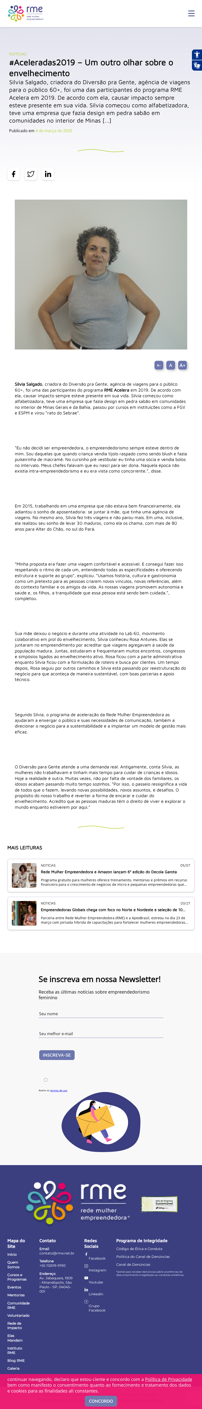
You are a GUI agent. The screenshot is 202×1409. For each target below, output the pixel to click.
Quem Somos (13, 1264)
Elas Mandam (15, 1337)
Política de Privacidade (168, 1379)
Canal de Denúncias (133, 1264)
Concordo (101, 1401)
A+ (182, 365)
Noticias (17, 54)
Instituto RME (14, 1350)
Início (12, 1254)
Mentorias (16, 1295)
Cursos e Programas (17, 1277)
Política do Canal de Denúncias (143, 1256)
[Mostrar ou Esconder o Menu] (191, 13)
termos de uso (58, 1090)
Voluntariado (18, 1315)
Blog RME (16, 1360)
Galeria (13, 1368)
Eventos (14, 1287)
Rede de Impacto (14, 1325)
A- (159, 365)
